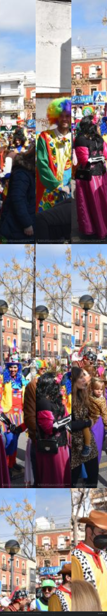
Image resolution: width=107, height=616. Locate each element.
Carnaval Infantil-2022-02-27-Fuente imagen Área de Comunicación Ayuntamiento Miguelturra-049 (18, 241)
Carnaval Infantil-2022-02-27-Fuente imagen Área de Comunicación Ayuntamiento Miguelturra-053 (54, 485)
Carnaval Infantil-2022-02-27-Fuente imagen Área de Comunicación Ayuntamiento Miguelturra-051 (89, 241)
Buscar (100, 613)
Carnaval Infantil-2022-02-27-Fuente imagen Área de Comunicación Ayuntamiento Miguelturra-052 (18, 485)
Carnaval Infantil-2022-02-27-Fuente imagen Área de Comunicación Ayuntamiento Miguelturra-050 (54, 241)
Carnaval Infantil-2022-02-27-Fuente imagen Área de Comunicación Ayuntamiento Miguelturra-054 (89, 485)
